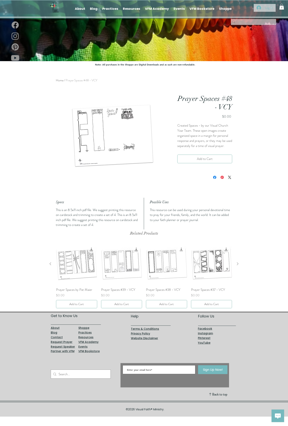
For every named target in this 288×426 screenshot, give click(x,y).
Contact (57, 337)
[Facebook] (15, 25)
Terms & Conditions (145, 329)
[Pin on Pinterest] (222, 177)
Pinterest (204, 338)
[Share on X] (229, 177)
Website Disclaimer (144, 338)
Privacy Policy (140, 333)
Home (59, 80)
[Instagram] (15, 36)
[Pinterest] (15, 47)
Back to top (219, 394)
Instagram (205, 333)
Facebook (205, 329)
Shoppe (83, 328)
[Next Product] (237, 263)
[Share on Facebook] (214, 177)
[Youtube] (15, 58)
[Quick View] (76, 264)
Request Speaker (63, 347)
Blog (54, 332)
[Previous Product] (50, 263)
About (55, 328)
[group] (144, 275)
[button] (281, 7)
